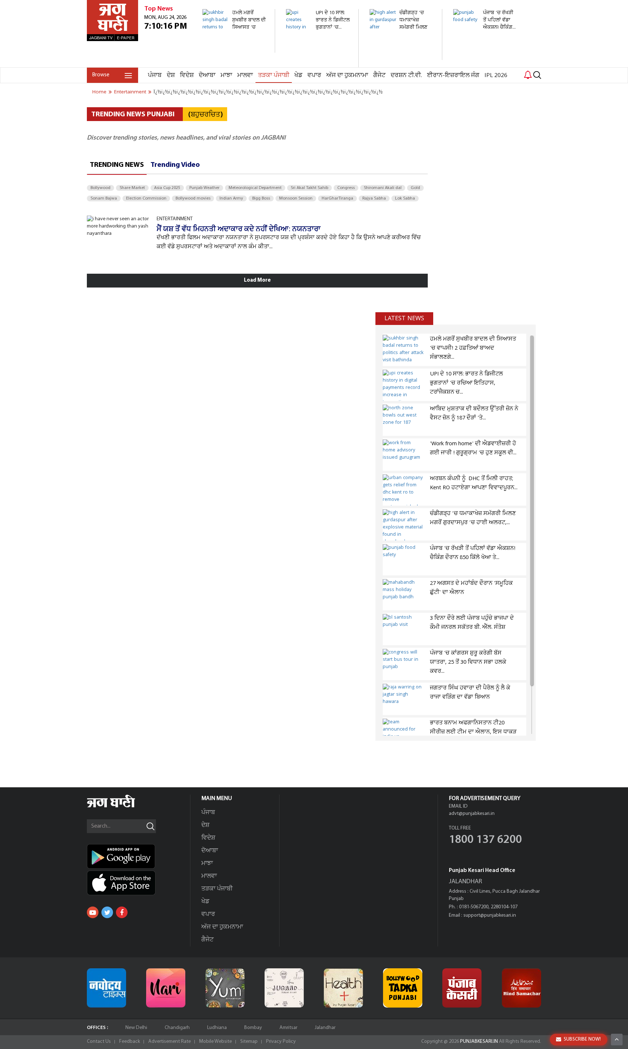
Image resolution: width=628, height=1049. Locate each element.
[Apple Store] (138, 883)
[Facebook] (122, 912)
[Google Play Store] (138, 856)
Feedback (129, 1041)
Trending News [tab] (117, 165)
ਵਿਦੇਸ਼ (187, 75)
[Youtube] (92, 912)
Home (99, 92)
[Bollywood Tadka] (402, 988)
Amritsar (288, 1027)
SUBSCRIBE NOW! (582, 1039)
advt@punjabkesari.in (472, 813)
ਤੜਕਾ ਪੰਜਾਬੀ (273, 75)
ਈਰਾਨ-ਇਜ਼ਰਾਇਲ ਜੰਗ (453, 75)
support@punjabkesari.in (489, 915)
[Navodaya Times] (106, 988)
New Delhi (136, 1027)
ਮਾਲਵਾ (245, 75)
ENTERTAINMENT (175, 219)
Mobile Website (215, 1041)
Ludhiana (217, 1027)
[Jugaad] (284, 988)
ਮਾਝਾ (226, 75)
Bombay (253, 1027)
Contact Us (99, 1041)
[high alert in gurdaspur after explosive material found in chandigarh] (402, 56)
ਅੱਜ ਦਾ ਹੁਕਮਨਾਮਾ (347, 75)
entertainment (130, 92)
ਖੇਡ (298, 75)
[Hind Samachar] (521, 988)
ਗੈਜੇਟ (379, 75)
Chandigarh (177, 1027)
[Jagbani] (121, 806)
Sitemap (249, 1041)
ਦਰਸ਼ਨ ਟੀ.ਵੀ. (406, 75)
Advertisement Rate (169, 1041)
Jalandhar (325, 1027)
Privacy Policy (281, 1041)
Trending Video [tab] (175, 165)
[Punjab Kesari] (462, 988)
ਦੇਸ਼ (171, 75)
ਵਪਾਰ (314, 75)
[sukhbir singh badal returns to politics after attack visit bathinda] (234, 49)
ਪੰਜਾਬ (155, 75)
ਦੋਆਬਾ (207, 75)
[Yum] (225, 988)
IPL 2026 (495, 75)
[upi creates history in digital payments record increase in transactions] (318, 63)
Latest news (404, 318)
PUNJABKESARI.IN (479, 1041)
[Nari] (165, 988)
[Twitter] (107, 912)
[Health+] (343, 988)
